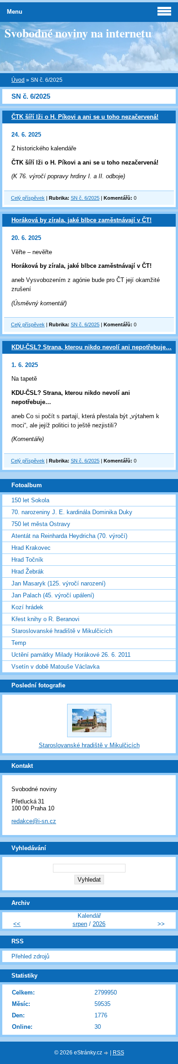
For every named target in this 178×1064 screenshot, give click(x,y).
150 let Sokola (30, 500)
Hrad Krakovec (31, 547)
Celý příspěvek (28, 198)
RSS (118, 1052)
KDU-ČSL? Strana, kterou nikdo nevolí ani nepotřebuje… (91, 347)
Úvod (18, 80)
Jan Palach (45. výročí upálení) (52, 595)
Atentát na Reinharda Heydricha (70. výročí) (69, 535)
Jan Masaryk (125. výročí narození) (58, 583)
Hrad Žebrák (27, 571)
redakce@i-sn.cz (33, 821)
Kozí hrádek (27, 607)
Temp (18, 642)
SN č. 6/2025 (85, 198)
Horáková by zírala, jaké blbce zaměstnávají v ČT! (81, 220)
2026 (99, 923)
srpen (80, 923)
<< (17, 923)
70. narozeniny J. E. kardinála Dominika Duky (71, 512)
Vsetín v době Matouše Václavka (55, 666)
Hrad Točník (27, 559)
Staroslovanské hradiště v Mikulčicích (61, 631)
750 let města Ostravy (40, 524)
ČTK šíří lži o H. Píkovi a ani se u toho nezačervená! (84, 116)
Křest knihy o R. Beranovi (45, 619)
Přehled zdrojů (30, 956)
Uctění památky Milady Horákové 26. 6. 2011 (71, 654)
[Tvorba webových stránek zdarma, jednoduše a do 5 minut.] (107, 1053)
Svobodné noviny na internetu (78, 33)
